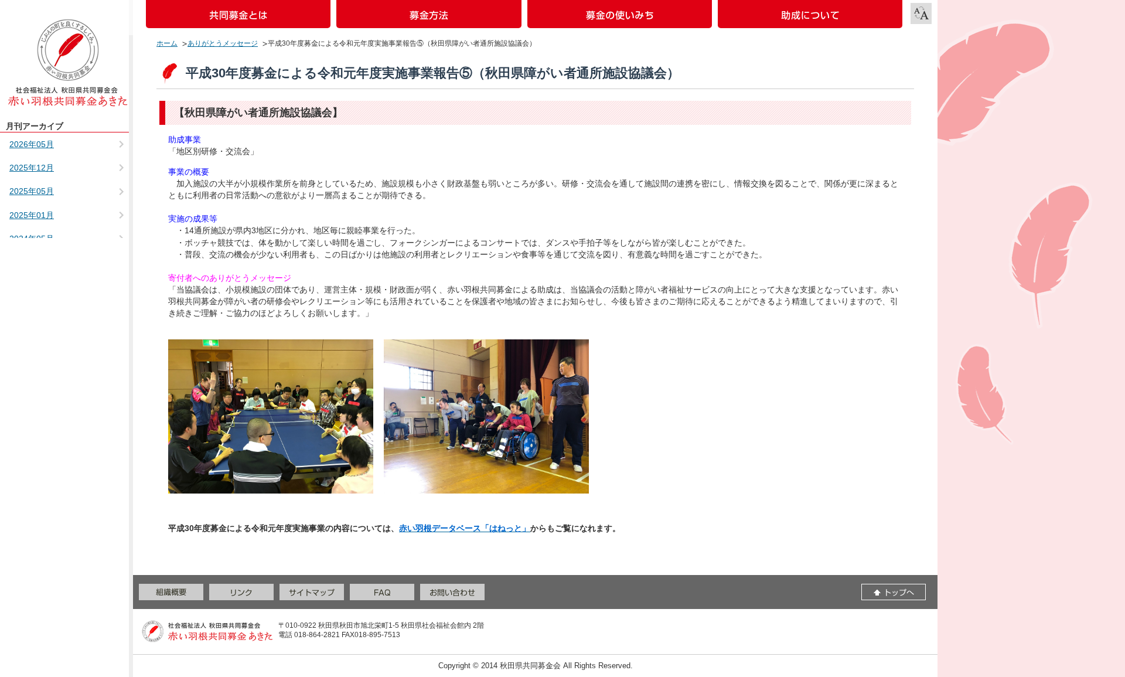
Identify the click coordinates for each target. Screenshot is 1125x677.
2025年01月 (31, 215)
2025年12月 (31, 167)
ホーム (167, 43)
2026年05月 (31, 144)
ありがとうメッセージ (223, 43)
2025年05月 (31, 191)
